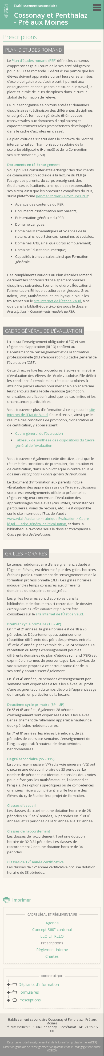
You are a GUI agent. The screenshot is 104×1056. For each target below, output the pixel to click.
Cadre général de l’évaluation (39, 433)
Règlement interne (52, 949)
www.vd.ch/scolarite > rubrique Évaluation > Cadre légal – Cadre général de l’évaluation (48, 521)
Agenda (52, 922)
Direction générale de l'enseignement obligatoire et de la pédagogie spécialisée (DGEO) (52, 1048)
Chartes (52, 956)
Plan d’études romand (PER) (34, 60)
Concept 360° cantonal (52, 929)
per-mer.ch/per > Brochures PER (62, 196)
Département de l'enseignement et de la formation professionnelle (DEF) (52, 1042)
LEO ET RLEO (52, 936)
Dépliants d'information (38, 984)
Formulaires (28, 992)
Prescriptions (52, 942)
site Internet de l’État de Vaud (57, 300)
